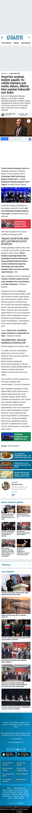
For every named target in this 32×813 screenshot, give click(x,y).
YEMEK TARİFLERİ (18, 798)
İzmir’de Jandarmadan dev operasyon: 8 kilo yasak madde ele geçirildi (8, 534)
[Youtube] (17, 749)
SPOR (27, 796)
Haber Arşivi (22, 779)
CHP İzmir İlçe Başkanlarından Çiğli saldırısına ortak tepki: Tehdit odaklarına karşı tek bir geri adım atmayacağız (8, 552)
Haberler (4, 73)
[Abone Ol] (29, 139)
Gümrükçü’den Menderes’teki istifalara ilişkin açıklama (23, 533)
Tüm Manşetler (23, 774)
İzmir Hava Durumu (21, 764)
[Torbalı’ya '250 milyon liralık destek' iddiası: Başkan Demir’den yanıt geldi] (8, 509)
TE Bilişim (21, 803)
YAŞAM (10, 798)
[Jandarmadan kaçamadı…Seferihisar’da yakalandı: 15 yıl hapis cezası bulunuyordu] (24, 543)
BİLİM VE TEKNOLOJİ (9, 792)
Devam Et (14, 491)
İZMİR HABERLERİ (15, 73)
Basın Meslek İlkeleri (20, 788)
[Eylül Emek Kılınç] (6, 486)
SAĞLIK (22, 796)
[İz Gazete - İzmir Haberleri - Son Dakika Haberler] (15, 37)
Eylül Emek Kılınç (17, 484)
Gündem (16, 43)
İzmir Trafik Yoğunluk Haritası (22, 769)
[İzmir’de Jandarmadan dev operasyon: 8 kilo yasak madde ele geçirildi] (8, 526)
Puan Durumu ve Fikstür (8, 775)
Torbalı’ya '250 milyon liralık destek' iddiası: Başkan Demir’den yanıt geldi (8, 517)
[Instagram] (14, 749)
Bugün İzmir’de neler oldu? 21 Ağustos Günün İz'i (23, 516)
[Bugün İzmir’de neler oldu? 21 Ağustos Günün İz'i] (24, 509)
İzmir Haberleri (6, 43)
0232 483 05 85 (17, 739)
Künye (9, 788)
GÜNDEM (20, 792)
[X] (11, 749)
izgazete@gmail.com (17, 742)
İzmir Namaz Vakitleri (8, 769)
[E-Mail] (13, 495)
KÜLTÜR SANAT (7, 796)
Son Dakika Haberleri (7, 780)
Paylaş (5, 139)
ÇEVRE (26, 792)
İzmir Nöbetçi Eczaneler (8, 764)
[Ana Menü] (2, 37)
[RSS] (24, 749)
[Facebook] (7, 749)
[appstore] (8, 754)
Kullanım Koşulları (7, 790)
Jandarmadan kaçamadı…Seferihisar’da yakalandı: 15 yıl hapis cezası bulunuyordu (23, 551)
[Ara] (29, 37)
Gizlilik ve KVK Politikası (21, 790)
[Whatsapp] (20, 749)
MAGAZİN (16, 796)
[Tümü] (29, 565)
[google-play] (23, 754)
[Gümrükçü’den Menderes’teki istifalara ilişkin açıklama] (24, 526)
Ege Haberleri (25, 43)
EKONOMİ (14, 794)
